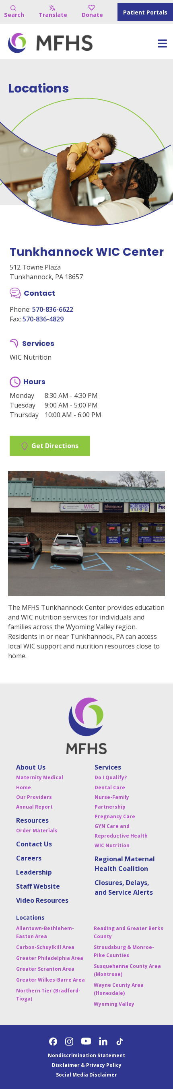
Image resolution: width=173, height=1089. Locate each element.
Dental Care (110, 787)
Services (108, 767)
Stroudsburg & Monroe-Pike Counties (124, 951)
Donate (92, 15)
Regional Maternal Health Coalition (125, 863)
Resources (32, 820)
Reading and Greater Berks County (128, 932)
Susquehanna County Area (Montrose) (127, 970)
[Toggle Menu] (162, 46)
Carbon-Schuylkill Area (45, 947)
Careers (28, 858)
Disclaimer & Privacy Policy (87, 1065)
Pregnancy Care (115, 816)
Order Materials (37, 830)
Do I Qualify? (111, 777)
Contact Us (34, 844)
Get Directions (54, 445)
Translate (53, 15)
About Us (30, 767)
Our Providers (34, 797)
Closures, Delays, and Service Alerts (124, 887)
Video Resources (42, 900)
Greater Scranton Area (45, 968)
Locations (30, 917)
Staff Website (38, 886)
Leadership (34, 872)
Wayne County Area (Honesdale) (119, 989)
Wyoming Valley (114, 1003)
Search (14, 15)
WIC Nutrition (112, 845)
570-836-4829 (43, 319)
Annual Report (34, 806)
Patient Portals (145, 12)
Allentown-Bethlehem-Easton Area (45, 932)
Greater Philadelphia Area (49, 958)
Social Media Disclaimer (86, 1074)
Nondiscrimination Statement (86, 1055)
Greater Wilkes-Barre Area (50, 979)
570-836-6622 (52, 309)
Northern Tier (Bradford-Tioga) (48, 994)
